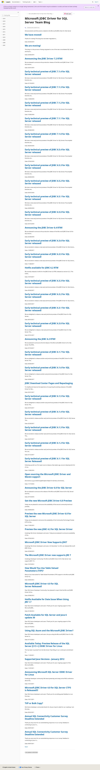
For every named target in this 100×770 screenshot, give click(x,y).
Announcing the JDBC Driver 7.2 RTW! (43, 58)
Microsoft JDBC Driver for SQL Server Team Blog (40, 13)
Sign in (96, 2)
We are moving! (33, 45)
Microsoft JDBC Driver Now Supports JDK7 (46, 542)
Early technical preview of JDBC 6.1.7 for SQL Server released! (47, 353)
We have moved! (33, 34)
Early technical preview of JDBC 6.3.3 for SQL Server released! (47, 282)
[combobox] (10, 15)
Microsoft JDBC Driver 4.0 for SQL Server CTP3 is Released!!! (48, 689)
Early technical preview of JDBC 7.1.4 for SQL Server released (47, 73)
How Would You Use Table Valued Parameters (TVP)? (41, 569)
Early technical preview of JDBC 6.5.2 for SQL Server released (47, 182)
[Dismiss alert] (98, 6)
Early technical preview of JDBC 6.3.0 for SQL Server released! (47, 324)
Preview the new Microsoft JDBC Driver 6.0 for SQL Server (48, 515)
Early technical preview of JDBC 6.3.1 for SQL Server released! (47, 309)
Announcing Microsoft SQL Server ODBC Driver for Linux (48, 673)
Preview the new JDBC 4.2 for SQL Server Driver (49, 529)
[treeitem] (10, 18)
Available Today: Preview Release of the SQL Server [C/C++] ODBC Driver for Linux (47, 644)
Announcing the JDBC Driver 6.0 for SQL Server (48, 487)
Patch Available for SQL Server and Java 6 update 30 (46, 616)
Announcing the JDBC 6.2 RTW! (40, 339)
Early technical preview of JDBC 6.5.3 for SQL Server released (47, 166)
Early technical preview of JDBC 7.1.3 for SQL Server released (47, 88)
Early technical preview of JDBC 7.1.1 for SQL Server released (47, 119)
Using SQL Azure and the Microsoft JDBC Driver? (49, 630)
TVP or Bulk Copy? (34, 703)
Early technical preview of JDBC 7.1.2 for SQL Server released (47, 104)
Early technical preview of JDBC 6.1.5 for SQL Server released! (47, 397)
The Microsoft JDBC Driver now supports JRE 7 (48, 555)
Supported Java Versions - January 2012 (44, 659)
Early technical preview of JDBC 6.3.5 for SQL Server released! (47, 255)
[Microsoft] (3, 2)
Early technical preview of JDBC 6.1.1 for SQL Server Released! (47, 460)
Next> (26, 747)
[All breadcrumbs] (26, 14)
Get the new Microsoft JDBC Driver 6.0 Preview (48, 500)
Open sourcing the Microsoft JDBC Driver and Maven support (48, 475)
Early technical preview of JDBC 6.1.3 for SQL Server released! (47, 428)
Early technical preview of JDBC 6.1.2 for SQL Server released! (47, 444)
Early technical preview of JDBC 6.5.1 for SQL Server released (47, 197)
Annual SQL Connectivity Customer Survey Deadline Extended (46, 717)
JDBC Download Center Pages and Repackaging (49, 383)
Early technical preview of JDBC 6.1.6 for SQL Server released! (47, 369)
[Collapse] (18, 12)
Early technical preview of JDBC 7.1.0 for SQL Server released (47, 135)
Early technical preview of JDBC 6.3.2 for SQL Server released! (47, 295)
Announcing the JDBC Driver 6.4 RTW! (43, 227)
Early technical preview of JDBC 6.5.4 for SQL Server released (47, 151)
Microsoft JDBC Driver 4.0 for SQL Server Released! (41, 585)
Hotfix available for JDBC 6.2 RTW (41, 267)
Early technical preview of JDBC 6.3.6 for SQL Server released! (47, 242)
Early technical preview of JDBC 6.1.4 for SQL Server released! (47, 413)
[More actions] (74, 14)
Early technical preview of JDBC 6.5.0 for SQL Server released (47, 213)
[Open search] (92, 2)
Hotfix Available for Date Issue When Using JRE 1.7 (47, 600)
